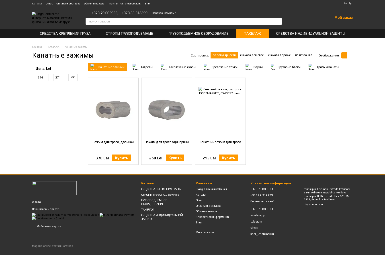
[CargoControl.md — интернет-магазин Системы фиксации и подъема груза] (54, 187)
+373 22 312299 (134, 13)
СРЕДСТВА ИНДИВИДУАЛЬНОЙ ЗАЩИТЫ (310, 33)
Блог (148, 3)
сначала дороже (279, 55)
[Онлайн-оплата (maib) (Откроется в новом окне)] (48, 218)
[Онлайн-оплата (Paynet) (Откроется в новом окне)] (117, 214)
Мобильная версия (48, 226)
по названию (303, 55)
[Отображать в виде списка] (350, 55)
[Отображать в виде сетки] (344, 55)
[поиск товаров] (278, 21)
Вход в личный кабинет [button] (211, 189)
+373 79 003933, (105, 13)
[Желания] (317, 17)
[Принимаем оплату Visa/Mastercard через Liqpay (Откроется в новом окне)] (65, 214)
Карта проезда (313, 204)
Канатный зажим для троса (220, 142)
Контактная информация (125, 3)
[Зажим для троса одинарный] (166, 109)
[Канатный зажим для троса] (220, 109)
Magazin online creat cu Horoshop (52, 246)
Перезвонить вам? (164, 12)
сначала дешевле (252, 55)
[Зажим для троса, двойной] (113, 109)
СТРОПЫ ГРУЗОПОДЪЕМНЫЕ (129, 33)
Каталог (37, 3)
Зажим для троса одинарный (167, 142)
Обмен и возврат (95, 3)
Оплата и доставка (68, 3)
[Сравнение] (305, 17)
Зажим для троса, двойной (113, 142)
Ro (345, 3)
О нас (49, 3)
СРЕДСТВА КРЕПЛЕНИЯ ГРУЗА (65, 33)
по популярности (224, 55)
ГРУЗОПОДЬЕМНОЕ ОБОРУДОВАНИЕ (198, 33)
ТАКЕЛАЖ (252, 33)
